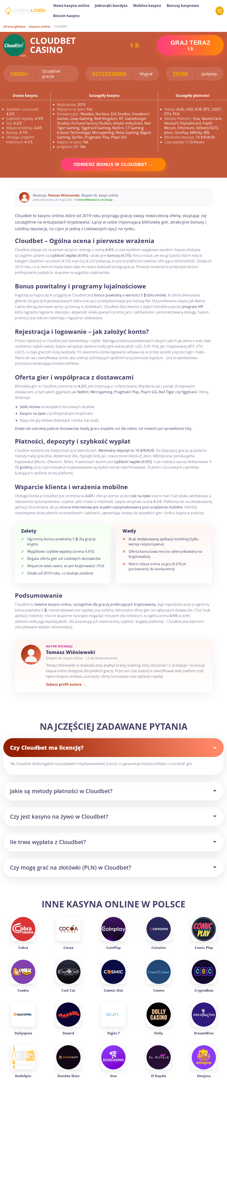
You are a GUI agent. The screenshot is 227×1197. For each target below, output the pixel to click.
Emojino (204, 1076)
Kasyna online (39, 26)
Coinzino (158, 947)
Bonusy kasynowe (183, 5)
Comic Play (204, 947)
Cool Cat (68, 990)
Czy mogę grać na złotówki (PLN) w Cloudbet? (70, 867)
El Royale (158, 1076)
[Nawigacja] (219, 10)
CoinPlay (113, 947)
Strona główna (14, 26)
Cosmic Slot (113, 990)
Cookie (23, 990)
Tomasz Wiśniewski (64, 195)
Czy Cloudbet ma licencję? (47, 747)
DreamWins (203, 1033)
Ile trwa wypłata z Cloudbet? (48, 842)
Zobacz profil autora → (66, 684)
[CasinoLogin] (25, 11)
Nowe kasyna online (71, 5)
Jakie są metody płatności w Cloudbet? (61, 791)
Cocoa (68, 947)
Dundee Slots (68, 1076)
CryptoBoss (203, 990)
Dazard (68, 1033)
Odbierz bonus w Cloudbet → (113, 164)
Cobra (23, 947)
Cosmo (158, 990)
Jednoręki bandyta (111, 5)
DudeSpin (23, 1076)
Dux (113, 1076)
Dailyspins (23, 1033)
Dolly (158, 1033)
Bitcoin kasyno (66, 15)
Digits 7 (113, 1033)
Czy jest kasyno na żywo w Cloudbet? (59, 816)
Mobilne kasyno (147, 5)
